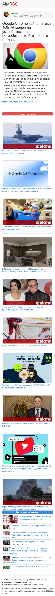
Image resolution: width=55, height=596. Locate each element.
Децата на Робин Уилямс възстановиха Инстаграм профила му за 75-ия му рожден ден (24, 308)
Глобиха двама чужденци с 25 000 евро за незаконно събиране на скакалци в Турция (29, 567)
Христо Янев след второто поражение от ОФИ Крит (31, 526)
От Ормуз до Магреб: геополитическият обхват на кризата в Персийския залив (24, 151)
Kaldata (14, 16)
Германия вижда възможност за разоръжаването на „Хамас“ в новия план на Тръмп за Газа (25, 508)
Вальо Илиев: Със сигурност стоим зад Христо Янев (28, 542)
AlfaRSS (14, 13)
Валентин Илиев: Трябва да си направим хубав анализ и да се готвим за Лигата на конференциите (25, 551)
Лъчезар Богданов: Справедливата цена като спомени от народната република (27, 227)
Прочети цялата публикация (16, 101)
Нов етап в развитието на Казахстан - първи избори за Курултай (26, 424)
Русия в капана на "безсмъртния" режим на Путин (24, 345)
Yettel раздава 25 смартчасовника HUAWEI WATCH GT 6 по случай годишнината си (26, 386)
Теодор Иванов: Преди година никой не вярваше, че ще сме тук (35, 517)
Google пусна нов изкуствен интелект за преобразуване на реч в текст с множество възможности (26, 189)
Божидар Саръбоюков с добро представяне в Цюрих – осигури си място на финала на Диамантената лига (27, 560)
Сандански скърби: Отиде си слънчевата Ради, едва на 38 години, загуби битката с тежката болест (25, 535)
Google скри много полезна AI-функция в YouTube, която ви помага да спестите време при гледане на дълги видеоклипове (26, 468)
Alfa (10, 4)
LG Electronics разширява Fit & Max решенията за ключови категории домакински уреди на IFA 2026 (24, 270)
